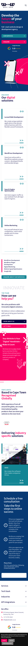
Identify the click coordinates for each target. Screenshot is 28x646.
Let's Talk (7, 326)
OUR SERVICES (8, 36)
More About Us (8, 321)
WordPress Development (12, 260)
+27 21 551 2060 (8, 617)
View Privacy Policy (7, 643)
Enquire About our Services (13, 277)
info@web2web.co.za (9, 620)
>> (21, 480)
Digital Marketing (9, 267)
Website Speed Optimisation (13, 269)
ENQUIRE (6, 42)
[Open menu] (25, 5)
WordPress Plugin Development (9, 263)
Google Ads (7, 271)
